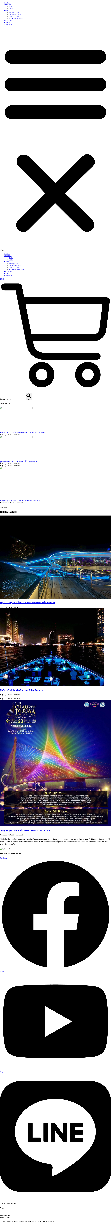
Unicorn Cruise (14, 16)
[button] (55, 139)
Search (2, 399)
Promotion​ (7, 5)
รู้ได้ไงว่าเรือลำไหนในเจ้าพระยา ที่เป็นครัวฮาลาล (18, 461)
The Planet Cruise (15, 14)
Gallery (6, 10)
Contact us (8, 24)
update (11, 8)
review (11, 6)
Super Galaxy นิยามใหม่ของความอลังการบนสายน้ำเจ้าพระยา (23, 432)
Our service (8, 20)
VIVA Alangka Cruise (16, 18)
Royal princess (14, 12)
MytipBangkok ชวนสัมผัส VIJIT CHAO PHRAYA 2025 (20, 500)
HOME (7, 3)
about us (7, 22)
